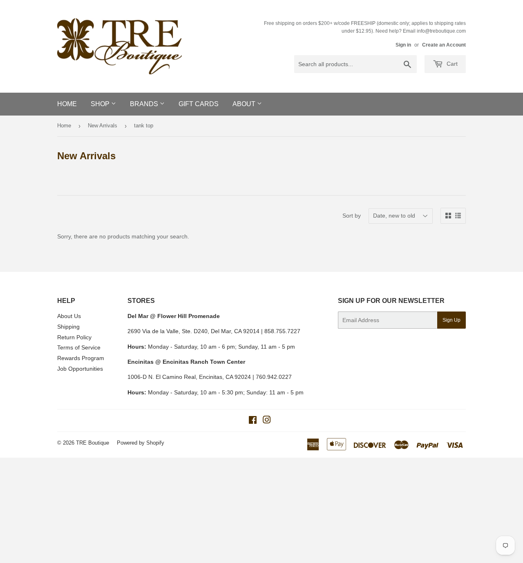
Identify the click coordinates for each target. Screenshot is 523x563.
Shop (101, 103)
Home (67, 103)
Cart (451, 63)
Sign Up (451, 320)
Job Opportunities (80, 368)
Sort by (351, 215)
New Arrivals (102, 125)
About (244, 103)
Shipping (68, 326)
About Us (69, 316)
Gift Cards (199, 103)
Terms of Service (79, 347)
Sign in (403, 45)
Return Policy (74, 337)
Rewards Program (80, 358)
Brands (145, 103)
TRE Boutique (92, 443)
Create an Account (444, 45)
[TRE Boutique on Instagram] (267, 421)
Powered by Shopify (140, 443)
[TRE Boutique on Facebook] (252, 421)
